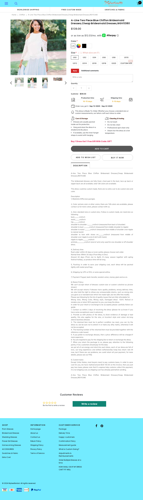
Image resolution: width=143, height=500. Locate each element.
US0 (75, 57)
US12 (75, 63)
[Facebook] (96, 425)
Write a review (89, 403)
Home (14, 15)
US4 (94, 57)
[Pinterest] (102, 425)
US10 (126, 57)
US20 (114, 63)
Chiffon (22, 15)
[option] (28, 9)
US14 (84, 63)
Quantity (74, 83)
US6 (104, 57)
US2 (84, 57)
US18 (104, 63)
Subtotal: (75, 94)
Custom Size (126, 63)
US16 (94, 63)
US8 (113, 57)
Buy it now (117, 158)
